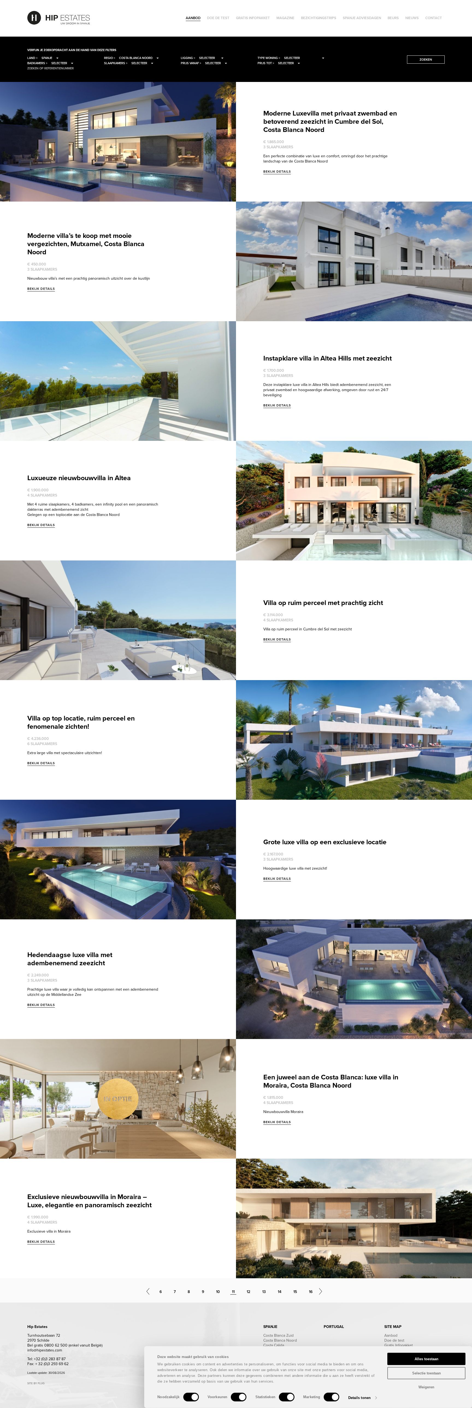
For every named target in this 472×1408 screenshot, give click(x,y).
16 (310, 1291)
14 (279, 1291)
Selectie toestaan (426, 1373)
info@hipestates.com (44, 1350)
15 (295, 1291)
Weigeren (426, 1387)
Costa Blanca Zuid (278, 1335)
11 (233, 1291)
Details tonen (359, 1398)
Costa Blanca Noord (280, 1340)
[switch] (238, 1397)
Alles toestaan (426, 1359)
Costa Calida (273, 1345)
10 (218, 1291)
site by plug (36, 1383)
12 (248, 1291)
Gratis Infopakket (398, 1345)
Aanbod (390, 1335)
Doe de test (394, 1340)
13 (264, 1291)
